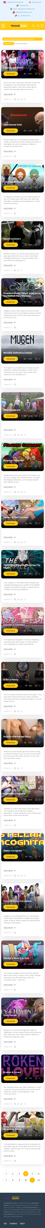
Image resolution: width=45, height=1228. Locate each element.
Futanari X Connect (13, 624)
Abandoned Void (12, 124)
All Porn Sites (24, 16)
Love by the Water (13, 67)
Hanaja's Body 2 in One (16, 958)
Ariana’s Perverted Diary (17, 736)
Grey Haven (9, 1015)
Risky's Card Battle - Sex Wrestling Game (17, 1128)
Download (10, 74)
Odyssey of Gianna (13, 181)
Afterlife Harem (11, 410)
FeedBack (13, 1223)
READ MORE (8, 94)
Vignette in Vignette (14, 793)
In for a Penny (10, 679)
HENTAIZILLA (36, 2)
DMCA (22, 1223)
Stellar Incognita (12, 850)
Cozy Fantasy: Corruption (17, 901)
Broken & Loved (12, 1072)
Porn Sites (23, 6)
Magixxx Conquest (13, 460)
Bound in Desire (12, 238)
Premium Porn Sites (24, 12)
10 (26, 1180)
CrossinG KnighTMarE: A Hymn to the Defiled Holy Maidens (21, 294)
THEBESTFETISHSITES (14, 2)
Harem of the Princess (15, 517)
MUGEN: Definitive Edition (17, 353)
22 (39, 1180)
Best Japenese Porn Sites (24, 9)
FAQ (5, 1223)
